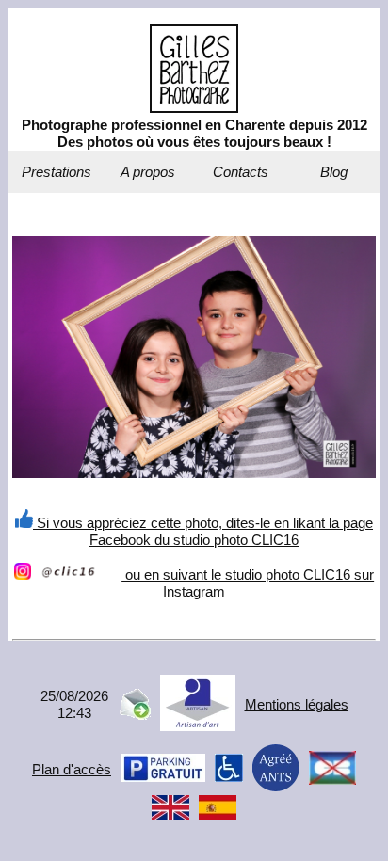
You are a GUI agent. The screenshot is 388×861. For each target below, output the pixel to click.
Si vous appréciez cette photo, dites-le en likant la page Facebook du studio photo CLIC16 (203, 531)
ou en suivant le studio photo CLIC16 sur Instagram (247, 582)
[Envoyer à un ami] (134, 715)
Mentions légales (296, 704)
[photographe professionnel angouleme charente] (194, 108)
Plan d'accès (71, 769)
